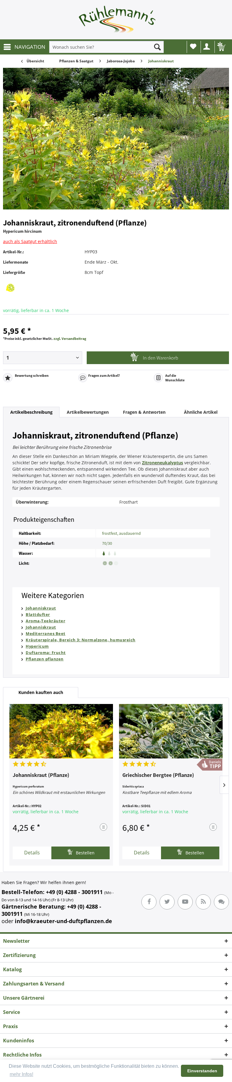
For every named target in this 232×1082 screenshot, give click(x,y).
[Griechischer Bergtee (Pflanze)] (171, 731)
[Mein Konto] (207, 47)
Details (32, 852)
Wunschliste (193, 47)
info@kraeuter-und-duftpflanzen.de (63, 921)
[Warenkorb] (221, 47)
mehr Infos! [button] (21, 1074)
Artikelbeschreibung (31, 412)
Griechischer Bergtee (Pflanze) (158, 775)
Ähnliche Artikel (201, 412)
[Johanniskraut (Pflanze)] (61, 731)
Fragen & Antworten (144, 412)
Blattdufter (38, 614)
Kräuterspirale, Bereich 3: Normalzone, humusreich (81, 640)
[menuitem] (24, 47)
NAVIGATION (29, 46)
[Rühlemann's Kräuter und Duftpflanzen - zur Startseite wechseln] (117, 21)
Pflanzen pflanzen (45, 659)
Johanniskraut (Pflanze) (41, 775)
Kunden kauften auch (40, 692)
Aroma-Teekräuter (45, 620)
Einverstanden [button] (202, 1070)
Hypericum (37, 646)
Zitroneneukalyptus (162, 462)
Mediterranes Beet (46, 633)
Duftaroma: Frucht (46, 652)
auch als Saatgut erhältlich (30, 241)
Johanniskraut (41, 608)
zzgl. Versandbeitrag (69, 338)
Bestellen (85, 853)
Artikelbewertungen (88, 412)
